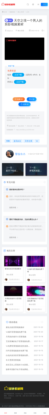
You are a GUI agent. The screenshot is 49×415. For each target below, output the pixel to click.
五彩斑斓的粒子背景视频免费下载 (35, 300)
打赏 (32, 99)
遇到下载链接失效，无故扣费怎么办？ (23, 219)
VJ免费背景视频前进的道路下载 (18, 346)
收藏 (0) (20, 99)
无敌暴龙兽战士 (14, 279)
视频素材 (12, 12)
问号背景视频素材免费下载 (17, 351)
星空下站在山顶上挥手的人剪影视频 (13, 170)
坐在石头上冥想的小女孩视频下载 (18, 365)
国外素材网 (12, 126)
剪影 (8, 141)
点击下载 (18, 75)
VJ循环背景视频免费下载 (35, 270)
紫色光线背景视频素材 (13, 269)
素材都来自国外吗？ (17, 189)
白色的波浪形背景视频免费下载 (18, 355)
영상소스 (10, 31)
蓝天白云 (17, 141)
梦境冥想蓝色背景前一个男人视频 (36, 170)
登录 (44, 4)
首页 (5, 12)
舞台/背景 (21, 12)
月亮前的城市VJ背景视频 (13, 300)
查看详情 (12, 207)
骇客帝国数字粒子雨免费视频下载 (18, 369)
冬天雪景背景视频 (13, 360)
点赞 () (25, 104)
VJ (37, 141)
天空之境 (28, 141)
